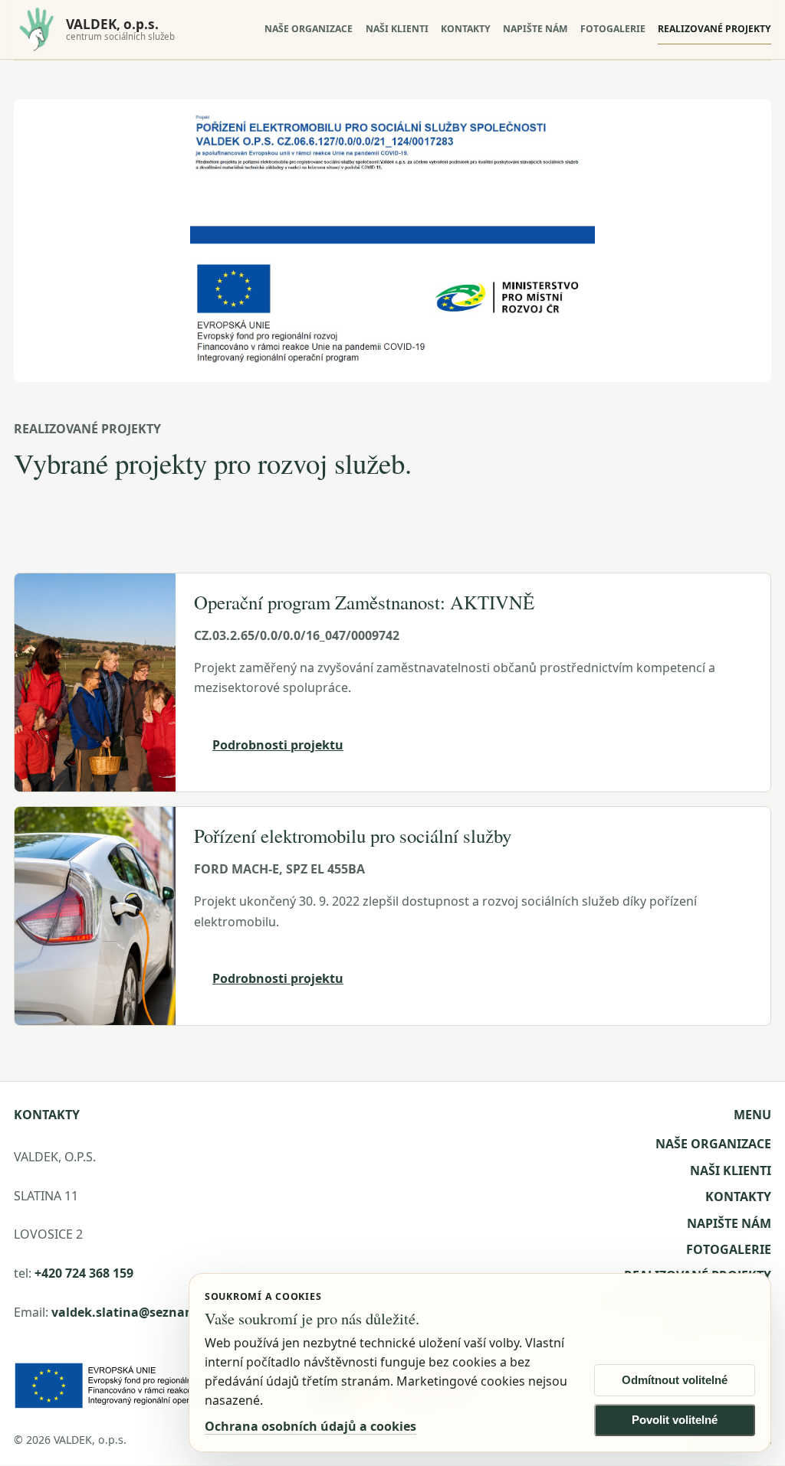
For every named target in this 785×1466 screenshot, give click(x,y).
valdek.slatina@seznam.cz (132, 1312)
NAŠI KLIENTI (397, 28)
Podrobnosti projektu (277, 744)
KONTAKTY (466, 28)
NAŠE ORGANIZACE (308, 28)
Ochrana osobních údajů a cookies (310, 1426)
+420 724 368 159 (83, 1273)
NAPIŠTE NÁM (535, 28)
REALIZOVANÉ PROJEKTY (714, 28)
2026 (38, 1439)
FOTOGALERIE (612, 28)
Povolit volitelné (675, 1420)
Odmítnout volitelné (675, 1380)
